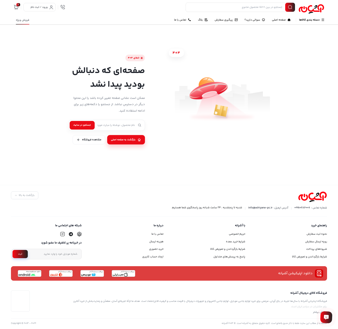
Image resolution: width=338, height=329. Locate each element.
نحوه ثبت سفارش (317, 234)
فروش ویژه (22, 20)
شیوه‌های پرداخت (316, 249)
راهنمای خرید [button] (319, 225)
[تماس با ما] (326, 317)
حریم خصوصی (237, 234)
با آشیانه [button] (240, 225)
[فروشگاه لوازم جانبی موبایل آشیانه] (311, 9)
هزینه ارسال (156, 242)
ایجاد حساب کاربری (153, 257)
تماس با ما (157, 234)
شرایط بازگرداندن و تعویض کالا (309, 257)
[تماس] (62, 7)
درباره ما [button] (159, 225)
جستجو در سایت (82, 125)
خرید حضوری (156, 249)
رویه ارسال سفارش (316, 242)
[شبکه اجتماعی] (79, 234)
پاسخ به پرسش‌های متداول (229, 257)
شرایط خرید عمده (235, 242)
